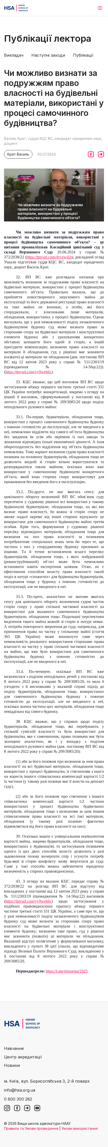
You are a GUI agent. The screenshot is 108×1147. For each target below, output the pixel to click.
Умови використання (80, 1128)
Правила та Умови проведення (31, 1128)
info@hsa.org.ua (19, 1090)
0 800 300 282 (18, 1099)
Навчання (14, 1048)
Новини (12, 1065)
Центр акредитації (23, 1056)
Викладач (13, 55)
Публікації (83, 55)
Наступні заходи (48, 55)
